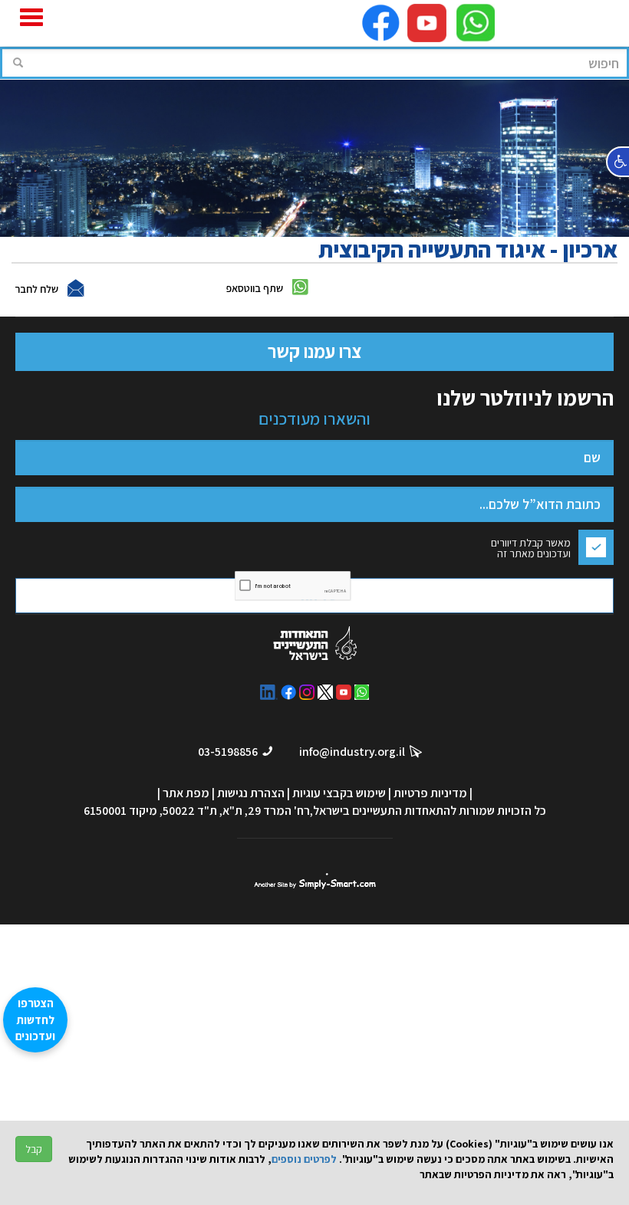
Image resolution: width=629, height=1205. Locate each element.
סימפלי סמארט (315, 881)
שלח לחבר (36, 289)
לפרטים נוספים (304, 1159)
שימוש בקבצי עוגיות (339, 793)
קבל (33, 1149)
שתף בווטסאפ (254, 288)
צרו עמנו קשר (314, 351)
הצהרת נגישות (251, 793)
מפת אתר (186, 793)
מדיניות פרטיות (430, 793)
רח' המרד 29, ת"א (266, 811)
